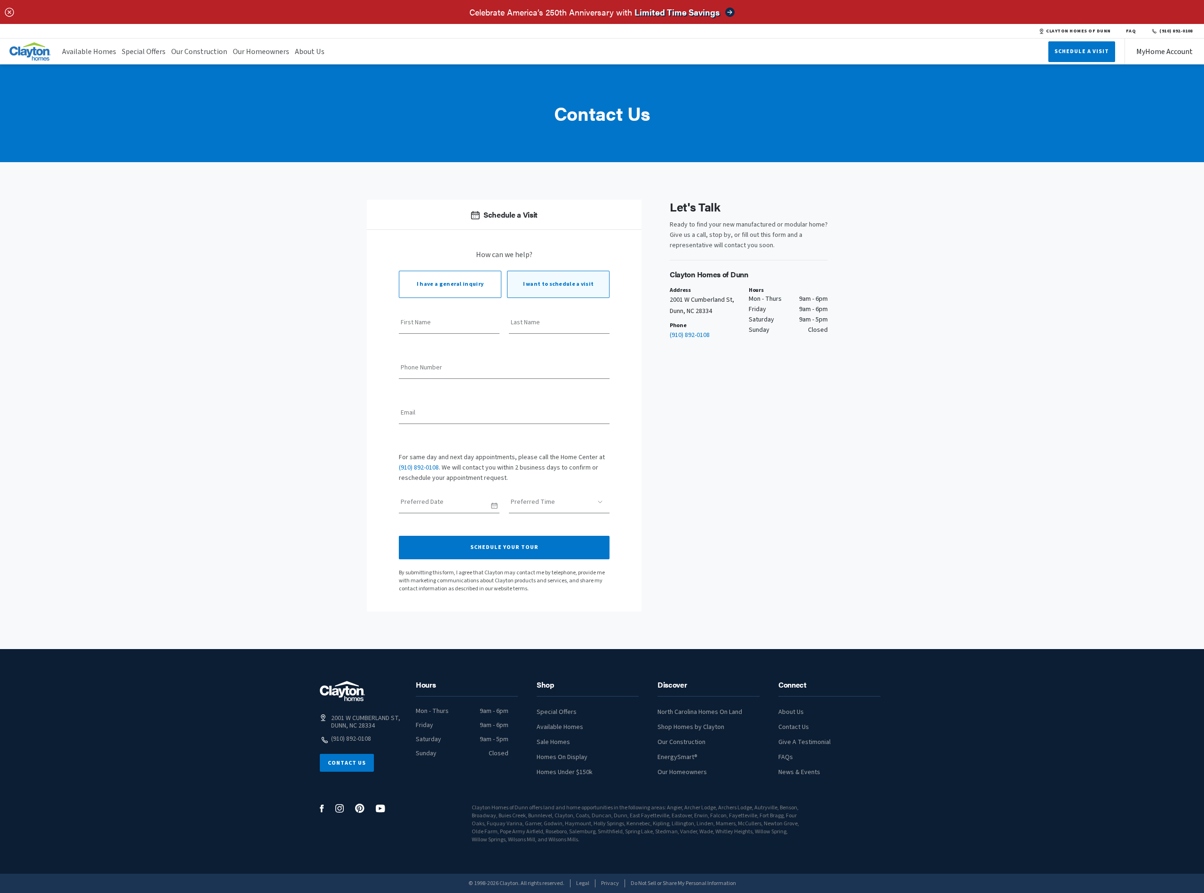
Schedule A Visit (1081, 51)
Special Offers (144, 52)
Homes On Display (562, 757)
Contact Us (347, 763)
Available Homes (89, 52)
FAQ (1131, 31)
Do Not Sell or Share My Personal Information (683, 883)
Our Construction (199, 52)
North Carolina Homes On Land (699, 712)
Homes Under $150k (565, 772)
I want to (558, 284)
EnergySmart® (677, 757)
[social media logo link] (322, 809)
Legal (582, 883)
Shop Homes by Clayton (690, 727)
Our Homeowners (261, 52)
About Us (310, 52)
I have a (450, 284)
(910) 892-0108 (1176, 31)
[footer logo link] (342, 691)
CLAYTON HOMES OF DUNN (1078, 31)
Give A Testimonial (804, 742)
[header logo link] (30, 51)
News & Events (799, 772)
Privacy (610, 883)
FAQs (785, 757)
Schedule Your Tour (504, 547)
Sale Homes (553, 742)
